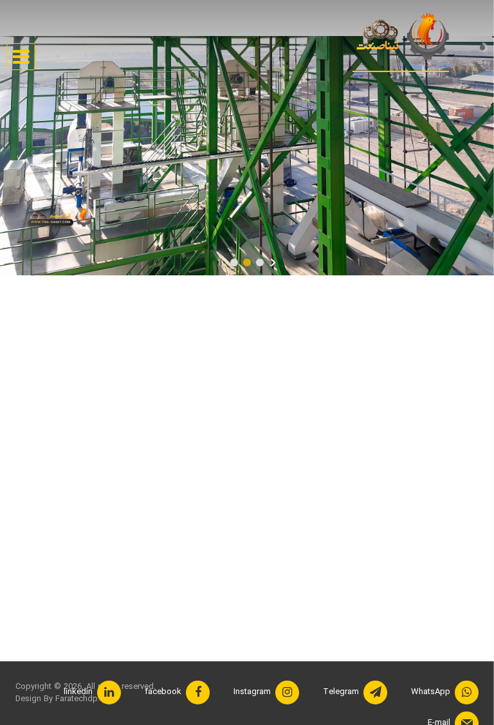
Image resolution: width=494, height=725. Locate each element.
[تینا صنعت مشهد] (400, 37)
